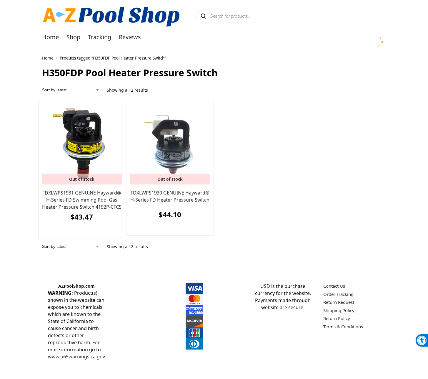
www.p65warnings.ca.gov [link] (76, 356)
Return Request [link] (338, 302)
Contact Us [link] (334, 286)
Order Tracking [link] (338, 294)
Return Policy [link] (336, 318)
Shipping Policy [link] (338, 310)
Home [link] (48, 58)
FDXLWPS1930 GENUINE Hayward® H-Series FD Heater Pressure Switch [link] (169, 196)
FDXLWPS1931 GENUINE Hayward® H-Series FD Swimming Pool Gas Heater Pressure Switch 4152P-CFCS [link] (81, 200)
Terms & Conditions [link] (343, 326)
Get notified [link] (80, 231)
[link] (422, 340)
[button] (375, 41)
